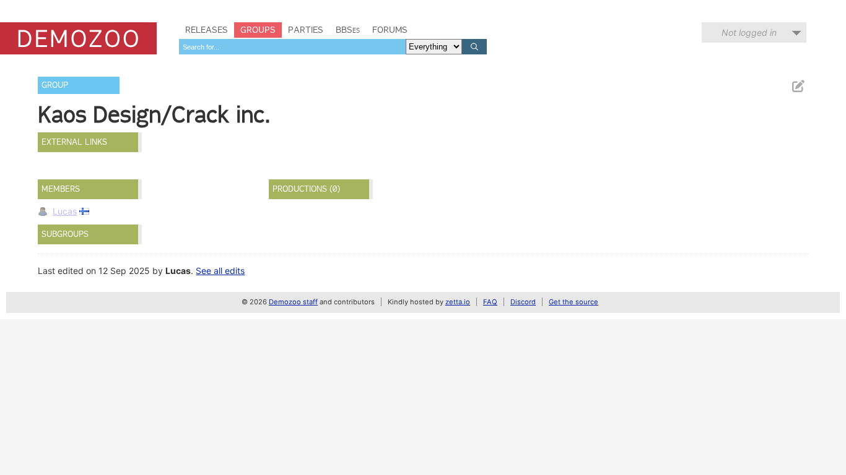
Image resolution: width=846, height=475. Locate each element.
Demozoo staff (293, 301)
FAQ (490, 301)
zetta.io (457, 301)
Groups (258, 29)
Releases (206, 29)
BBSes (348, 29)
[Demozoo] (78, 38)
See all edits (220, 270)
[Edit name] (797, 86)
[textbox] (292, 46)
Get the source (573, 301)
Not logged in (749, 32)
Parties (305, 29)
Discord (523, 301)
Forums (390, 29)
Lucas (65, 211)
